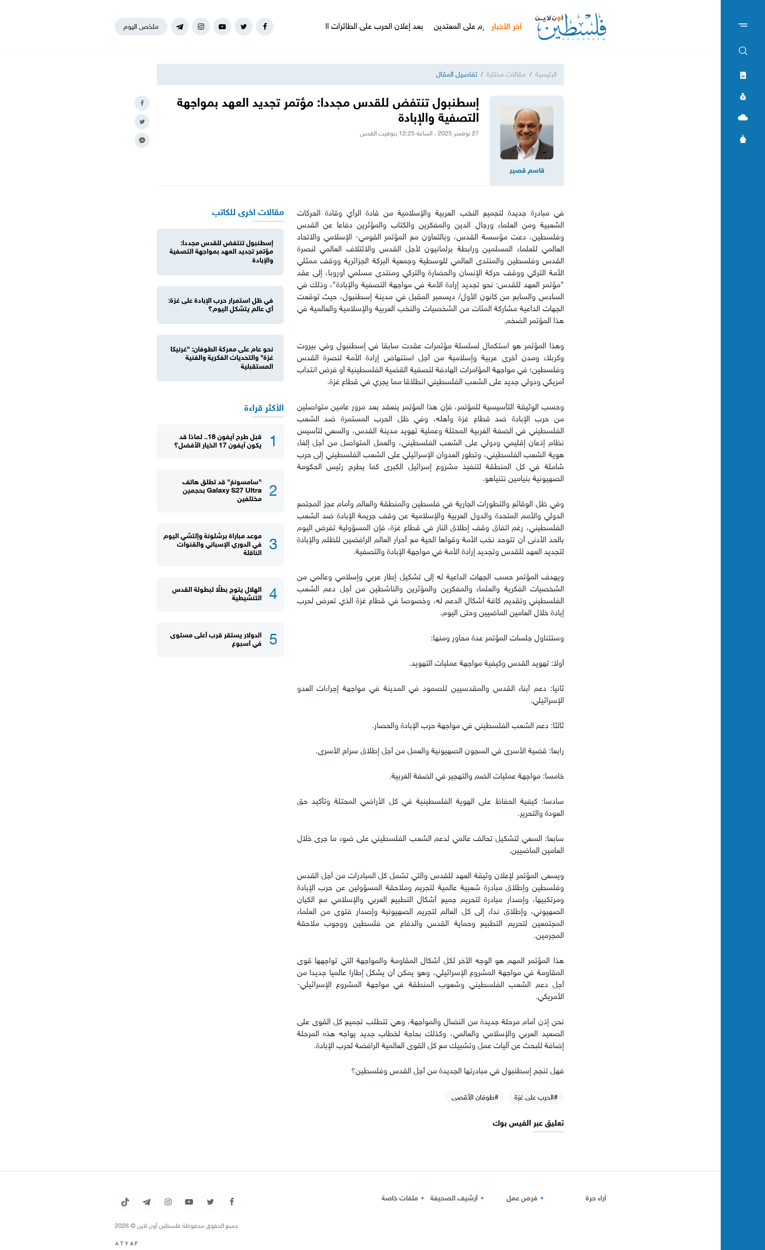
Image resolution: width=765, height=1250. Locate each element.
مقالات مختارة (506, 74)
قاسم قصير (527, 170)
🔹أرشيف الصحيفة (458, 1198)
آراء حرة (596, 1198)
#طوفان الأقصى (475, 1097)
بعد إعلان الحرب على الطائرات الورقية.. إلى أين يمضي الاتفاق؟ (357, 26)
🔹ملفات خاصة (404, 1198)
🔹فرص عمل (526, 1198)
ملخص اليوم (141, 26)
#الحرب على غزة (536, 1097)
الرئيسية (546, 74)
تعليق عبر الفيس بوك (528, 1123)
